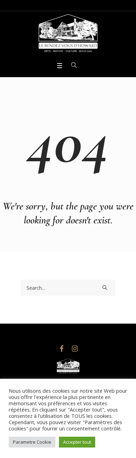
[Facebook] (61, 349)
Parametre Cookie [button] (32, 442)
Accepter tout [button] (77, 442)
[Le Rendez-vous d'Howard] (68, 35)
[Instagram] (74, 349)
